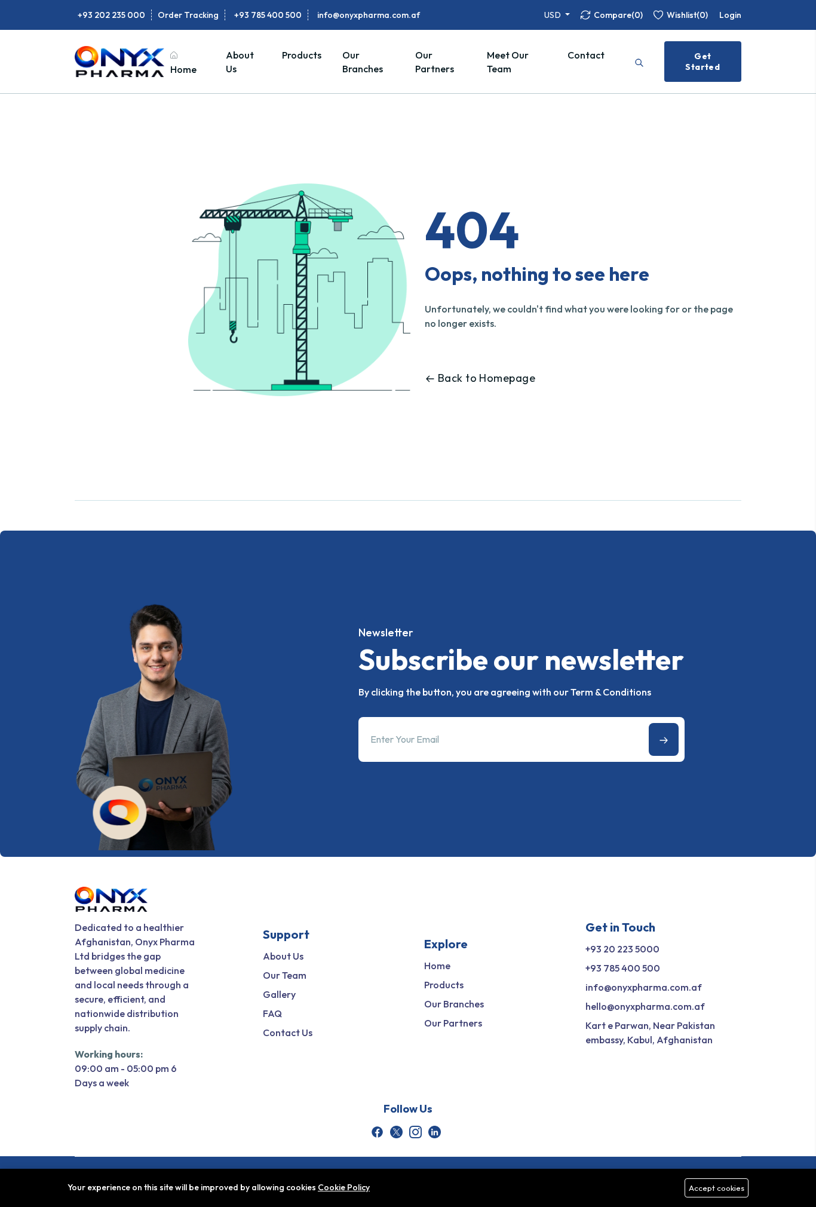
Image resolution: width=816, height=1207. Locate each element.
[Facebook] (377, 1132)
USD (553, 15)
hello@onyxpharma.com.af (645, 1006)
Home (183, 69)
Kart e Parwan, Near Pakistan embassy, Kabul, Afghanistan (650, 1032)
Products (301, 55)
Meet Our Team (508, 62)
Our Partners (434, 62)
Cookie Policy (344, 1187)
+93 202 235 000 (111, 15)
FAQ (272, 1013)
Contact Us (287, 1032)
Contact (586, 55)
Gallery (279, 994)
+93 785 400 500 (268, 15)
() (618, 15)
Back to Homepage (486, 378)
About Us (240, 62)
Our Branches (362, 62)
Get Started (702, 61)
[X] (396, 1132)
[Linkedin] (434, 1132)
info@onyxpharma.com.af (368, 15)
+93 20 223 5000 (622, 949)
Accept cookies (716, 1188)
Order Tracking (188, 15)
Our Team (284, 975)
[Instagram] (415, 1132)
